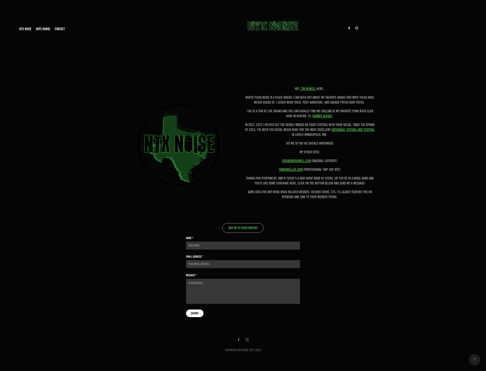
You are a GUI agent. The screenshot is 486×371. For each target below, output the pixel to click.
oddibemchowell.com (296, 161)
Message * (191, 275)
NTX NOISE (25, 29)
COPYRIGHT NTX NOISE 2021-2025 (243, 350)
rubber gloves (322, 116)
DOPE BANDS (43, 29)
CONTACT (60, 29)
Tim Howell (308, 89)
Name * (189, 238)
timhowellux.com (290, 169)
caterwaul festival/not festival (353, 130)
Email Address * (194, 256)
